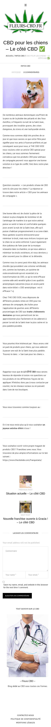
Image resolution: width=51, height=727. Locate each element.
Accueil (9, 56)
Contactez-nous (25, 715)
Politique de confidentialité (26, 719)
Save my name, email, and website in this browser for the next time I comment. (25, 586)
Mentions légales (25, 722)
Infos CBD (19, 56)
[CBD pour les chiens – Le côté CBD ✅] (25, 92)
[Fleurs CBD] (25, 21)
